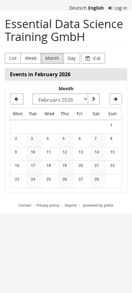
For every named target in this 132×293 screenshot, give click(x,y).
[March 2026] (116, 99)
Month (52, 58)
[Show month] (93, 99)
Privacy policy (48, 205)
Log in (120, 8)
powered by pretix (98, 205)
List (13, 58)
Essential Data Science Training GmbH (64, 30)
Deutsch (78, 8)
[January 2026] (17, 99)
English (96, 8)
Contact (25, 205)
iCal (96, 58)
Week (31, 58)
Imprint (71, 205)
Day (72, 58)
